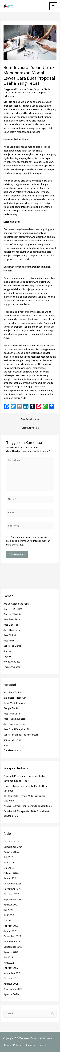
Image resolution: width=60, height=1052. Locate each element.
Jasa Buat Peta (12, 619)
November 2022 (12, 941)
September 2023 (13, 899)
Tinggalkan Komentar (15, 89)
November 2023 (12, 889)
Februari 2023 (11, 925)
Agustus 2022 (11, 952)
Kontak (7, 651)
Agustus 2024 (11, 852)
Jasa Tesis (9, 640)
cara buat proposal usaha (28, 375)
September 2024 (13, 846)
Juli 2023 (8, 910)
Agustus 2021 (11, 983)
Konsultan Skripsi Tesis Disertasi (21, 734)
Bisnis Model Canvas (14, 703)
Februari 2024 (11, 873)
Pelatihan (18, 1045)
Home (7, 1045)
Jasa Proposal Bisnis (39, 89)
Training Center (12, 667)
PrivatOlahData (12, 661)
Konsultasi (31, 1045)
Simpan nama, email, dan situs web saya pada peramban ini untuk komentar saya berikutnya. (28, 541)
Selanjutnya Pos (30, 427)
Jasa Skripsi (10, 635)
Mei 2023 (9, 920)
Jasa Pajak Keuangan (15, 718)
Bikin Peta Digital (13, 692)
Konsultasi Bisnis (12, 92)
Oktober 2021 (11, 978)
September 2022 (13, 946)
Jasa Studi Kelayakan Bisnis (18, 729)
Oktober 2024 (11, 841)
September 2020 (13, 989)
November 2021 (12, 973)
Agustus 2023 (11, 904)
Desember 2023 (12, 883)
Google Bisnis (11, 708)
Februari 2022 (11, 968)
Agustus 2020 (11, 994)
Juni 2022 (9, 962)
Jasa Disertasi (11, 624)
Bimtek (43, 1045)
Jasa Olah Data (12, 630)
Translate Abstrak (13, 750)
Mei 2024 (9, 868)
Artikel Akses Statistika (16, 603)
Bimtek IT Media (12, 614)
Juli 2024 (8, 857)
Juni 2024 (9, 862)
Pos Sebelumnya (30, 419)
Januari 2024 (10, 878)
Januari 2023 (10, 931)
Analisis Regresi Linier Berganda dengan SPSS (28, 806)
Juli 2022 (8, 957)
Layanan (8, 656)
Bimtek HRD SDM (13, 609)
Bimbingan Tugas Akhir (15, 697)
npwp (6, 745)
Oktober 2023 (11, 894)
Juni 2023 (9, 915)
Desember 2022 (12, 936)
